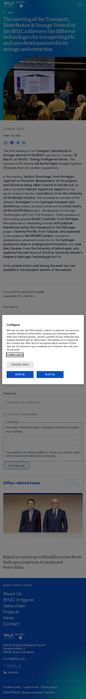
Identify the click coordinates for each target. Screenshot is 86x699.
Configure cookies (20, 364)
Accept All (20, 374)
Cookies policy (15, 354)
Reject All (50, 374)
